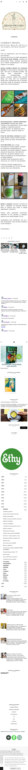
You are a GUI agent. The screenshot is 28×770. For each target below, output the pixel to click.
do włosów (14, 46)
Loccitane (24, 46)
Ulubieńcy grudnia (7, 511)
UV (12, 751)
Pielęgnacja (7, 47)
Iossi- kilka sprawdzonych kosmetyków (14, 251)
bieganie (20, 754)
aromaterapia (14, 754)
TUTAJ (18, 166)
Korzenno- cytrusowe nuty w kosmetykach (23, 251)
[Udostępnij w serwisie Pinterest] (12, 238)
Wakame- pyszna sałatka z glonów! (12, 518)
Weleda (16, 47)
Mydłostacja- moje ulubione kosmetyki (5, 251)
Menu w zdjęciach (7, 545)
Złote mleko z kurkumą (9, 402)
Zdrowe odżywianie (14, 709)
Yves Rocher (22, 47)
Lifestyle (14, 721)
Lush (2, 47)
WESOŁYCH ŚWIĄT (8, 521)
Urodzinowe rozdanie (14, 639)
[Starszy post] (26, 342)
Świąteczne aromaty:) (9, 531)
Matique (9, 157)
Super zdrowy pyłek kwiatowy (11, 514)
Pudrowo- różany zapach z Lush (11, 535)
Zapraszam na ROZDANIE (14, 624)
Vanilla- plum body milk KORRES (11, 533)
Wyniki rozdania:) (7, 528)
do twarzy (7, 46)
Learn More (13, 768)
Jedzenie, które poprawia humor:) (12, 526)
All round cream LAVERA (9, 543)
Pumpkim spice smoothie (9, 559)
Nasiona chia (6, 540)
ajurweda (17, 751)
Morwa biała (6, 554)
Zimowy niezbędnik (8, 523)
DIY (14, 716)
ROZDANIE (9, 610)
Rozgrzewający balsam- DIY (10, 552)
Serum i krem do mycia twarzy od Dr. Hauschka (15, 654)
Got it (19, 768)
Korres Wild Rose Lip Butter (10, 556)
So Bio (12, 47)
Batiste (23, 45)
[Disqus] (14, 275)
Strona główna (14, 707)
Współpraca (14, 723)
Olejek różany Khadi (8, 516)
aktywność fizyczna (5, 754)
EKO (5, 751)
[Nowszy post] (1, 342)
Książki (9, 751)
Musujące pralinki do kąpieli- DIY (11, 538)
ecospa (19, 46)
